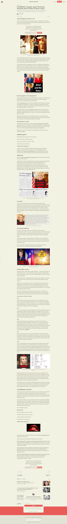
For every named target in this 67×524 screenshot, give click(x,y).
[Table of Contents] (1, 262)
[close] (42, 493)
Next (47, 475)
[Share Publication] (56, 2)
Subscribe (59, 1)
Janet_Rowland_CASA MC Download (24, 296)
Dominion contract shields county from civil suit (35, 60)
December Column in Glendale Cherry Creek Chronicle (25, 482)
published (23, 18)
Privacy (33, 517)
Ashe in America (21, 13)
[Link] (15, 96)
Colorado (19, 5)
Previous (20, 475)
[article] (33, 483)
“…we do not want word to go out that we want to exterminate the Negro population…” (27, 488)
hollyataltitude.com (45, 435)
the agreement (23, 103)
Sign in (64, 1)
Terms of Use (38, 507)
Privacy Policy (40, 508)
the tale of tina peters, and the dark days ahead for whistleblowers (30, 441)
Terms (36, 517)
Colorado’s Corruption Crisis (23, 481)
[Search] (54, 2)
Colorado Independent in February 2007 (29, 157)
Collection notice (39, 517)
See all (19, 503)
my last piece (30, 109)
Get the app (38, 519)
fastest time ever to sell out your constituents (34, 127)
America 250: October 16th (21, 490)
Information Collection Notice (33, 508)
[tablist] (21, 479)
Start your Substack (31, 519)
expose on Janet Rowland (29, 151)
